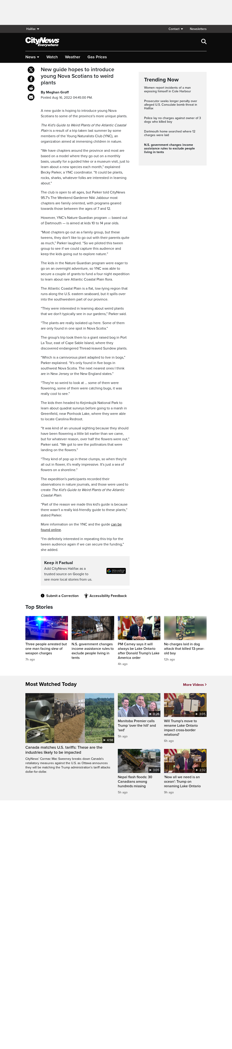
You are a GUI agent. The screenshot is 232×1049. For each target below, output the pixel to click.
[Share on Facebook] (31, 79)
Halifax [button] (31, 29)
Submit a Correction (62, 596)
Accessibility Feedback (108, 596)
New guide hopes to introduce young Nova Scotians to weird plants (77, 76)
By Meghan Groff (55, 92)
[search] (204, 42)
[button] (175, 29)
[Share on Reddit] (31, 88)
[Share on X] (31, 69)
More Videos (193, 684)
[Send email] (31, 97)
